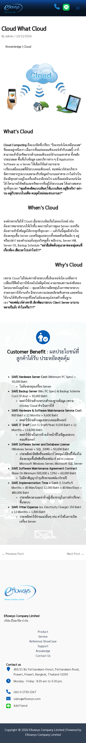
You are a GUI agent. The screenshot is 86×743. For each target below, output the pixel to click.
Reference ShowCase (43, 641)
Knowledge (43, 651)
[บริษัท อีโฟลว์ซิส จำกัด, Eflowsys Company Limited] (21, 592)
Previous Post (13, 553)
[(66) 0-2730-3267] (21, 691)
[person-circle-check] (43, 337)
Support (43, 646)
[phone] (57, 7)
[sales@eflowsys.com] (23, 698)
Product (43, 631)
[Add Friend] (16, 705)
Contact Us (43, 655)
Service (43, 636)
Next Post (75, 553)
